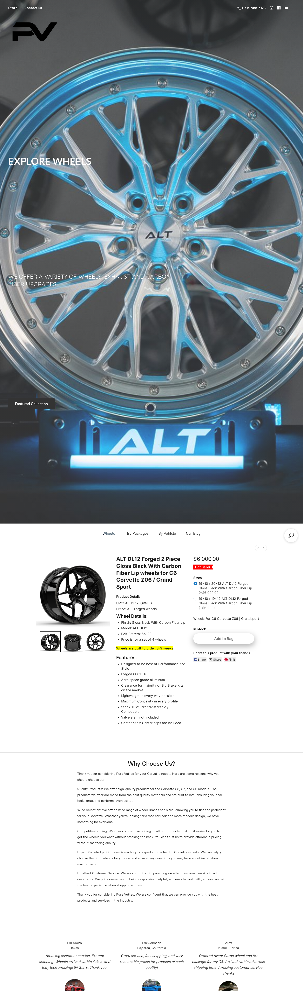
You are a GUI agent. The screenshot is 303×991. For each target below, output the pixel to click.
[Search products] (291, 535)
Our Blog (193, 533)
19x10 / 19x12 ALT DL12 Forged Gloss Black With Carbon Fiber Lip (225, 603)
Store (13, 8)
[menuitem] (258, 548)
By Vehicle (167, 533)
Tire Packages (137, 533)
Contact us (33, 8)
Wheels (108, 533)
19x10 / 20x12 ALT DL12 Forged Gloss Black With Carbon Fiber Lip (225, 588)
